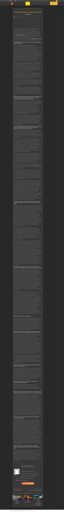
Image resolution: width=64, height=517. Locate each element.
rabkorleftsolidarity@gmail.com (30, 510)
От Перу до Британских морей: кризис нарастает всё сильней (38, 504)
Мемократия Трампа (28, 502)
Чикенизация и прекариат (17, 503)
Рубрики (18, 8)
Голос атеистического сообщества (35, 490)
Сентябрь (28, 8)
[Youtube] (9, 1)
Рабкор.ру (15, 475)
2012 (25, 8)
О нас (48, 3)
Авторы (43, 3)
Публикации (33, 3)
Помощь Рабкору (53, 3)
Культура (39, 3)
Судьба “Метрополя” (18, 490)
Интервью (21, 8)
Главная (27, 3)
